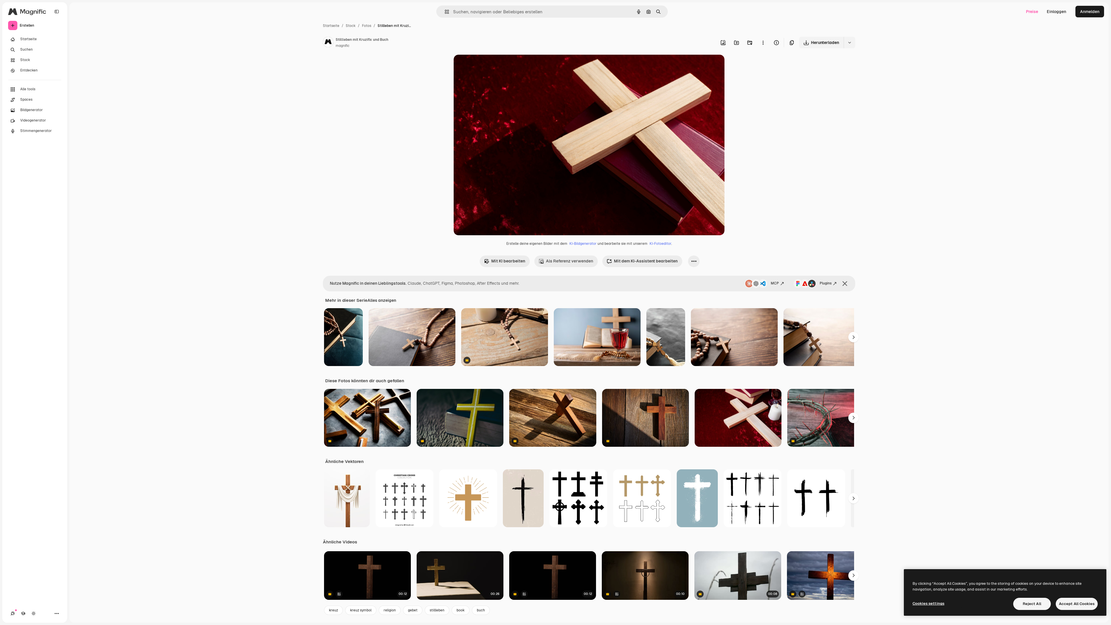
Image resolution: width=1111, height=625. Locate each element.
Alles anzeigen (381, 300)
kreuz (333, 610)
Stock (351, 25)
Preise (1032, 11)
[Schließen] (844, 283)
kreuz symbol (360, 610)
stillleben (437, 610)
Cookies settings (928, 603)
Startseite (331, 25)
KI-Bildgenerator (583, 243)
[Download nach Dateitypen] (849, 42)
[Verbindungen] (12, 613)
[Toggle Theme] (33, 613)
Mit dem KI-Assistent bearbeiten (646, 261)
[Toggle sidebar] (56, 11)
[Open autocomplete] (445, 12)
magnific (343, 45)
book (461, 610)
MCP (775, 283)
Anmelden (1089, 11)
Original (491, 66)
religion (390, 610)
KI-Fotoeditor (660, 243)
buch (481, 610)
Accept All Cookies (1077, 603)
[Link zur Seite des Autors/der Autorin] (328, 43)
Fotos (366, 25)
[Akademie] (23, 613)
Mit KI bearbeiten (508, 261)
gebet (412, 610)
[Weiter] (853, 337)
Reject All (1032, 603)
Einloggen (1056, 11)
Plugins (826, 283)
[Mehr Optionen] (763, 42)
